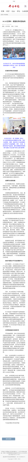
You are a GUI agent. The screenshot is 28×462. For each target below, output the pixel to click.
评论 (18, 11)
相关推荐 (8, 439)
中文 (14, 1)
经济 (7, 11)
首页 (2, 14)
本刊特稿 (6, 14)
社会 (13, 11)
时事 (2, 11)
